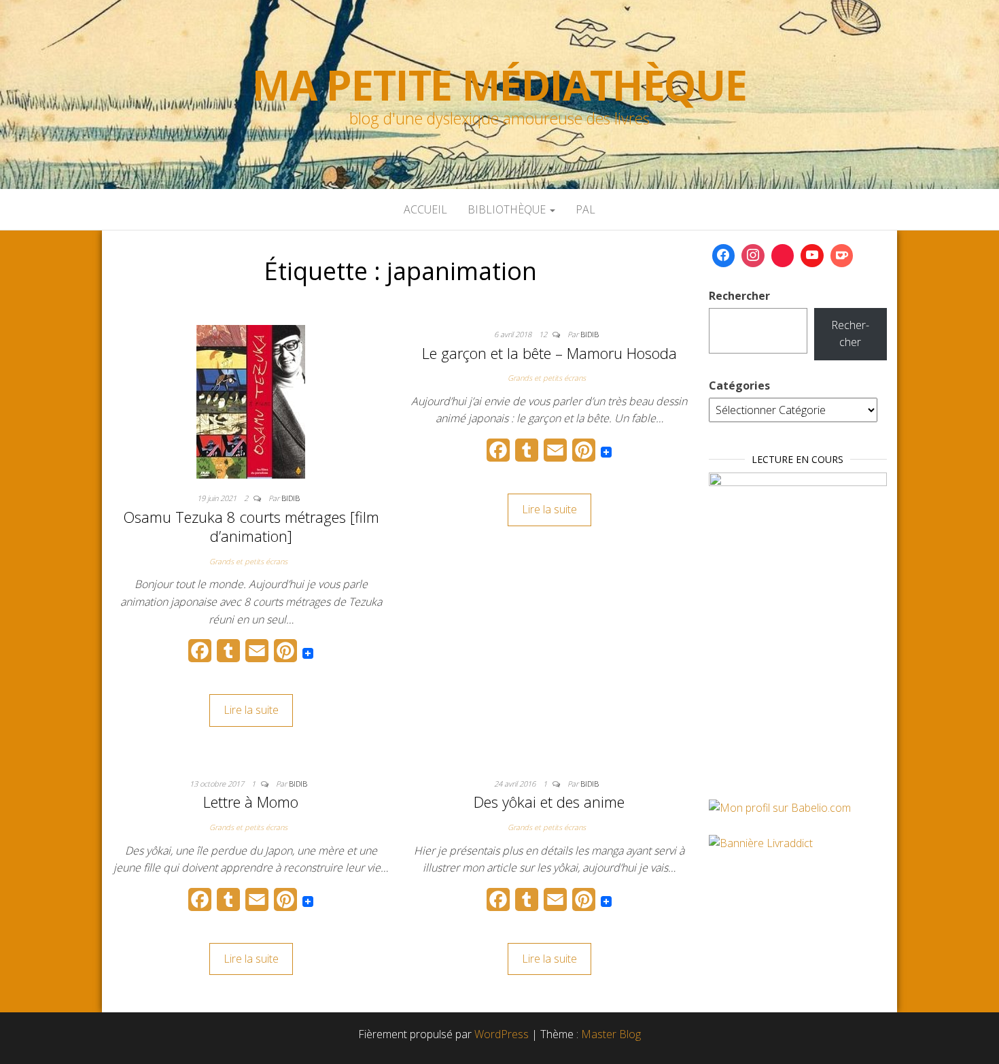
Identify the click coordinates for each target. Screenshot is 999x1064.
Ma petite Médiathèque (499, 85)
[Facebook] (724, 256)
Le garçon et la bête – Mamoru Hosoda (549, 353)
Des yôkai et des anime (549, 801)
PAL (585, 209)
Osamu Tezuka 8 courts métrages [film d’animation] (251, 527)
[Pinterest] (783, 256)
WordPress (501, 1034)
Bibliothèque (508, 209)
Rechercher (739, 295)
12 (544, 334)
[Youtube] (812, 256)
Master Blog (611, 1034)
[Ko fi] (842, 256)
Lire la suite (251, 709)
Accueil (425, 209)
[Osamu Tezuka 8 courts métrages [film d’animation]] (250, 400)
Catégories (739, 385)
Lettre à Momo (250, 801)
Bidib (290, 498)
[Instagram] (753, 256)
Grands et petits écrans (248, 561)
